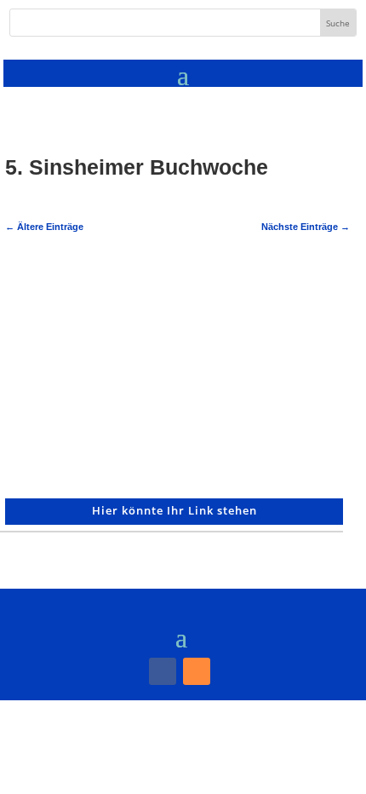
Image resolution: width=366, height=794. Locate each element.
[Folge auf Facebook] (162, 671)
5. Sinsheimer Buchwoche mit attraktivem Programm (116, 295)
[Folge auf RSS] (196, 671)
